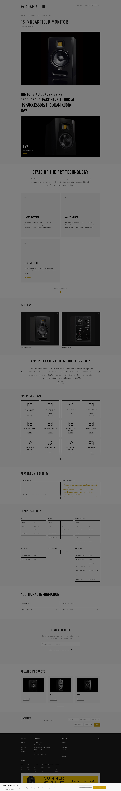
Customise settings (85, 787)
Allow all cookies (99, 787)
